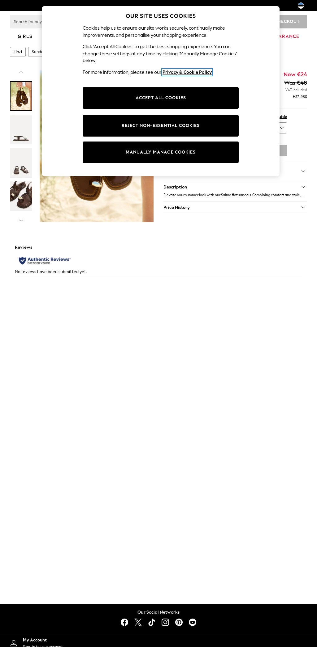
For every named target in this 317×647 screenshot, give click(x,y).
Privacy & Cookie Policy (187, 72)
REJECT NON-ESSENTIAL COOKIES (161, 125)
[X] (138, 622)
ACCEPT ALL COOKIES (161, 97)
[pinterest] (179, 622)
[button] (235, 186)
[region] (161, 91)
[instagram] (165, 622)
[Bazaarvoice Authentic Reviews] (45, 260)
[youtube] (192, 622)
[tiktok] (151, 622)
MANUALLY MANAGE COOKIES (161, 152)
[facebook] (124, 622)
